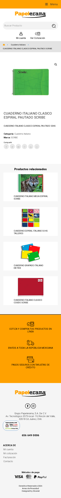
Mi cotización (10, 453)
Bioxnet (36, 491)
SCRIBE (14, 137)
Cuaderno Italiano (18, 45)
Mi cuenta (8, 449)
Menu (54, 4)
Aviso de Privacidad (30, 488)
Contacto (8, 461)
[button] (55, 64)
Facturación (9, 457)
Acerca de (9, 445)
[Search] (54, 25)
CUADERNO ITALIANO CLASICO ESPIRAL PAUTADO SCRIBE (27, 49)
